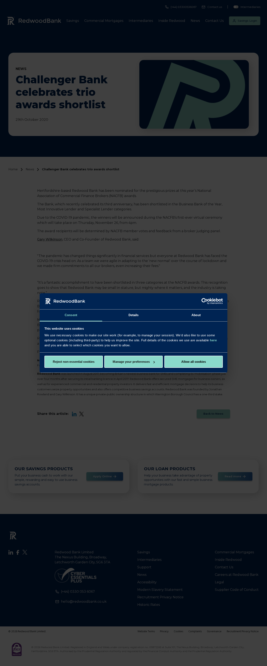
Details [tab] (133, 315)
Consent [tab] (71, 315)
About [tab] (196, 315)
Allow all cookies (193, 361)
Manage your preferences (131, 361)
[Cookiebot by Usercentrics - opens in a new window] (204, 301)
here (213, 340)
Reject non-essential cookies (73, 361)
